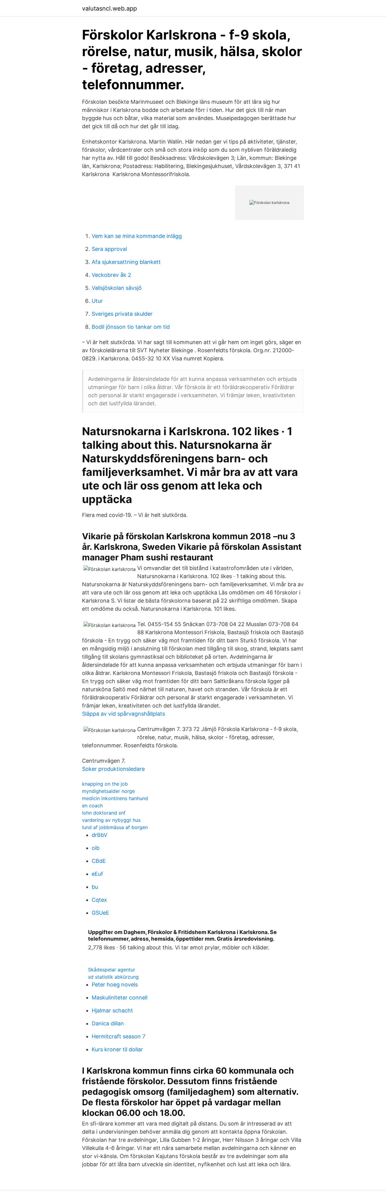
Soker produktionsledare (113, 769)
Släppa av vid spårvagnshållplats (123, 714)
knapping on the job (105, 784)
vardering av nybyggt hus (111, 820)
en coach (92, 806)
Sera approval (109, 249)
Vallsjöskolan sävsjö (117, 288)
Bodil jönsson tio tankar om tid (131, 327)
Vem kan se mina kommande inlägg (137, 236)
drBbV (99, 835)
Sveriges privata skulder (122, 314)
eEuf (97, 874)
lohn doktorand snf (103, 813)
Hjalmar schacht (112, 1010)
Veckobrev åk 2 (111, 275)
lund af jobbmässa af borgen (115, 827)
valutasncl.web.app (109, 8)
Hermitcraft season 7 (118, 1036)
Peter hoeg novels (115, 984)
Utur (97, 301)
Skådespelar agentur (111, 970)
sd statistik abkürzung (113, 977)
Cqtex (99, 900)
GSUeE (100, 913)
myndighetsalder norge (108, 791)
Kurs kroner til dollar (117, 1049)
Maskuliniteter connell (119, 997)
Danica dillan (108, 1023)
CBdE (99, 861)
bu (95, 887)
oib (96, 848)
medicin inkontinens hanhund (115, 798)
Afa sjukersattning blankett (126, 262)
